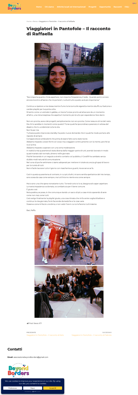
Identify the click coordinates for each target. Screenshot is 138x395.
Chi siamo (49, 7)
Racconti (118, 7)
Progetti (92, 7)
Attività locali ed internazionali (71, 7)
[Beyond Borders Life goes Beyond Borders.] (14, 7)
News (35, 21)
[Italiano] (135, 3)
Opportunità (105, 7)
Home (39, 7)
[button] (129, 6)
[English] (133, 3)
